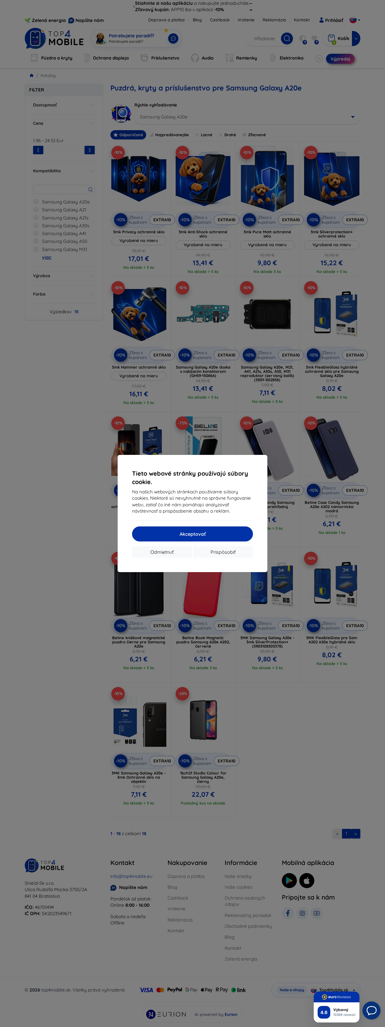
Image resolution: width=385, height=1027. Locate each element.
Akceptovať (193, 534)
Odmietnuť (162, 552)
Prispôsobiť (223, 552)
